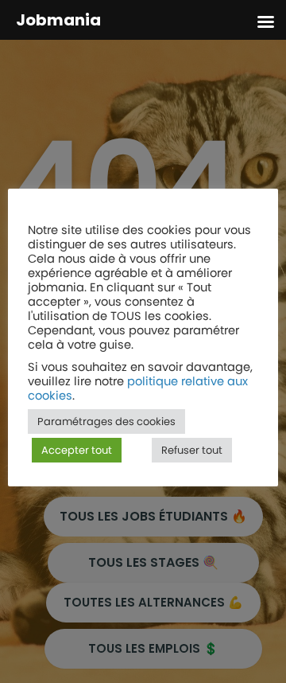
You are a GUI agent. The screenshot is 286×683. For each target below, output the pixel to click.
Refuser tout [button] (191, 450)
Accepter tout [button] (76, 450)
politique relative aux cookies (138, 388)
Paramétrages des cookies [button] (106, 421)
